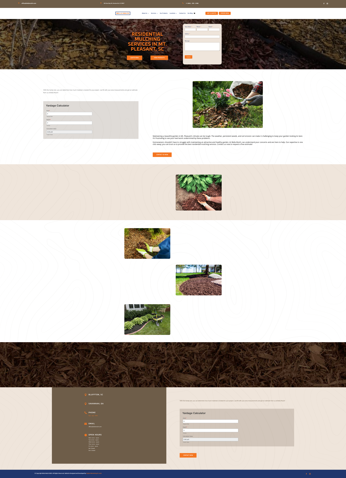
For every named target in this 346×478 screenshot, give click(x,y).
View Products (159, 57)
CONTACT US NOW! (173, 375)
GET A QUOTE (211, 13)
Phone (199, 26)
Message (187, 41)
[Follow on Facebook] (324, 3)
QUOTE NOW (134, 57)
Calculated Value (51, 128)
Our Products (164, 13)
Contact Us (182, 13)
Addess (187, 33)
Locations (172, 13)
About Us (144, 13)
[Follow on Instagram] (327, 3)
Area (48, 110)
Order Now (225, 13)
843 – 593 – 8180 (93, 415)
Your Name (188, 26)
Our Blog (190, 13)
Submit (188, 57)
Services (153, 13)
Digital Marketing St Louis (94, 473)
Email (211, 26)
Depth (48, 119)
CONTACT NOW (188, 455)
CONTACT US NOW (162, 154)
